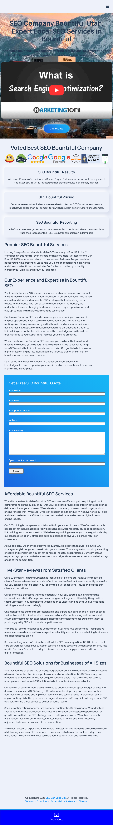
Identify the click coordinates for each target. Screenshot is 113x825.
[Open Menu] (107, 6)
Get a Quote (56, 128)
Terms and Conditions (37, 801)
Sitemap (83, 801)
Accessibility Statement (64, 801)
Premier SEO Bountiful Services (36, 244)
